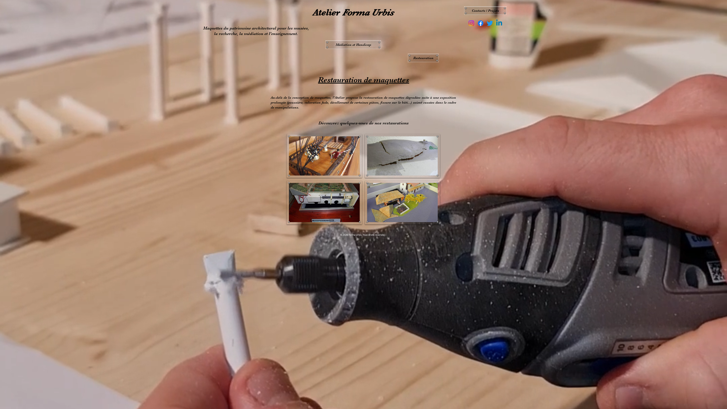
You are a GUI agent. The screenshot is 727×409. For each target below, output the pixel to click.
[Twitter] (490, 23)
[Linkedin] (499, 23)
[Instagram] (471, 23)
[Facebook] (480, 23)
